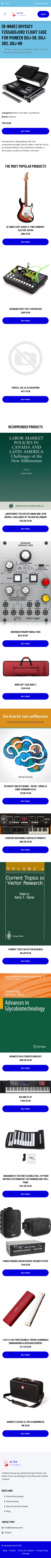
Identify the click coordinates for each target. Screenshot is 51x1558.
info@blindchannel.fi (41, 3)
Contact (12, 1550)
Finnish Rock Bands (14, 1496)
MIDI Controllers (20, 113)
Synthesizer (34, 113)
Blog (8, 1511)
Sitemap (25, 1553)
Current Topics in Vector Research (25, 949)
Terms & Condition (26, 1550)
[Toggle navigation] (5, 14)
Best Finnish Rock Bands (17, 1506)
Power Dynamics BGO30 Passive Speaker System (25, 1261)
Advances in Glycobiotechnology (25, 1056)
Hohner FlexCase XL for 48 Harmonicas (25, 1421)
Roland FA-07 (25, 1096)
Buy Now (25, 131)
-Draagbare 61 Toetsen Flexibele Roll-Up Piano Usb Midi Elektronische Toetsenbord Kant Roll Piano (26, 1179)
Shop (43, 14)
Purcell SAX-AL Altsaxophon (25, 387)
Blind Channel (12, 1501)
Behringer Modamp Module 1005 (25, 631)
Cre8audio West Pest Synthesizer (25, 308)
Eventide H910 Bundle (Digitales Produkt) (25, 837)
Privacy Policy (42, 1550)
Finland (7, 3)
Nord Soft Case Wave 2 (25, 684)
